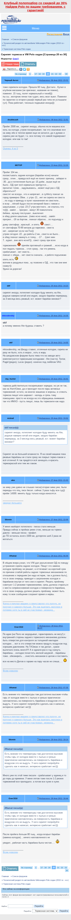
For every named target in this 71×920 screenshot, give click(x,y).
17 (36, 74)
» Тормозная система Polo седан (16, 49)
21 (52, 74)
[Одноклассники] (28, 69)
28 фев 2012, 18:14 (54, 740)
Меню (35, 28)
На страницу (20, 74)
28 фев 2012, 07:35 (54, 688)
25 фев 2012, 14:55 (54, 343)
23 (60, 74)
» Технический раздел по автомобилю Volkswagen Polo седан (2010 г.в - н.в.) (33, 44)
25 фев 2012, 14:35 (54, 316)
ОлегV (16, 59)
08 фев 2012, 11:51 (54, 120)
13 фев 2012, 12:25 (54, 165)
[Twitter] (24, 69)
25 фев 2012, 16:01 (54, 379)
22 (56, 74)
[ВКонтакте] (21, 69)
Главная (5, 39)
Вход (66, 34)
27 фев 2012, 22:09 (54, 520)
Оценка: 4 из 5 (10, 148)
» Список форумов (19, 39)
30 (66, 74)
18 (40, 74)
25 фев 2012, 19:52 (54, 418)
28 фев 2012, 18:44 (54, 798)
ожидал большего (12, 503)
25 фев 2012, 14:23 (54, 286)
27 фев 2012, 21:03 (54, 480)
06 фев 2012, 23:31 (54, 80)
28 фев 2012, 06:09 (54, 556)
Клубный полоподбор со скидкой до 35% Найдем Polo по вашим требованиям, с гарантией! (35, 6)
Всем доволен (10, 670)
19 (43, 74)
